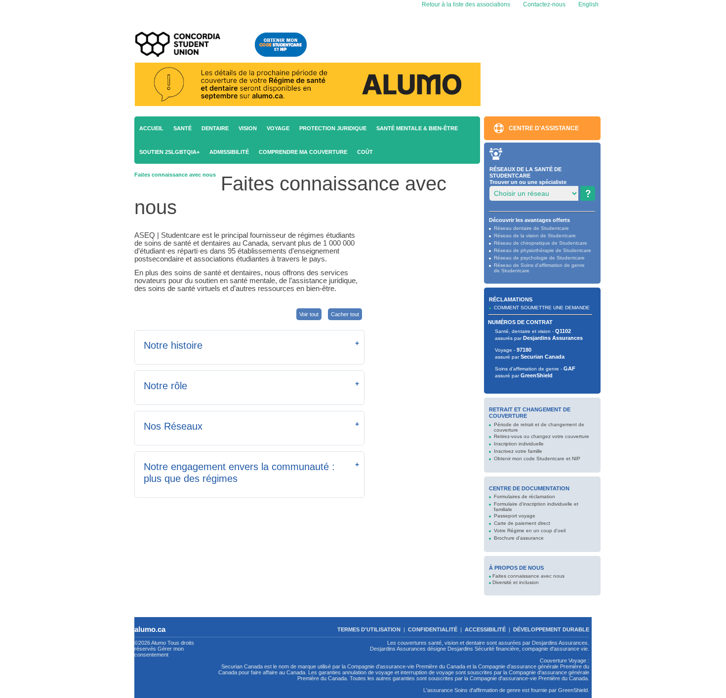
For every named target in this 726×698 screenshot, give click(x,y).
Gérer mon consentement (159, 652)
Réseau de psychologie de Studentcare (539, 257)
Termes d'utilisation (369, 629)
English (588, 4)
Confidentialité (432, 629)
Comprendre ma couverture (303, 152)
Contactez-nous (544, 4)
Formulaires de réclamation (524, 496)
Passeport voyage (514, 515)
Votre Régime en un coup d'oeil (529, 530)
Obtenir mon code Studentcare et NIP (537, 458)
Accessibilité (485, 629)
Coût (365, 152)
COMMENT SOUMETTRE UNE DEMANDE (542, 307)
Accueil (151, 128)
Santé (182, 128)
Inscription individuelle (519, 443)
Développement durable (551, 629)
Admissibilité (229, 152)
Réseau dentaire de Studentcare (531, 228)
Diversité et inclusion (515, 582)
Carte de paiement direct (522, 523)
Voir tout (309, 314)
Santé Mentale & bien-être (417, 128)
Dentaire (215, 128)
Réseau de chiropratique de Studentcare (540, 243)
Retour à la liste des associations (465, 4)
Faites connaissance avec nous (528, 576)
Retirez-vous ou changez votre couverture (541, 436)
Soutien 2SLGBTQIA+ (169, 152)
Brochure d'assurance (519, 538)
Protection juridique (332, 128)
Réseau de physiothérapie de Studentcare (542, 250)
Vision (248, 128)
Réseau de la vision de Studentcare (535, 235)
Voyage (278, 128)
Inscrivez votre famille (518, 451)
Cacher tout (345, 314)
